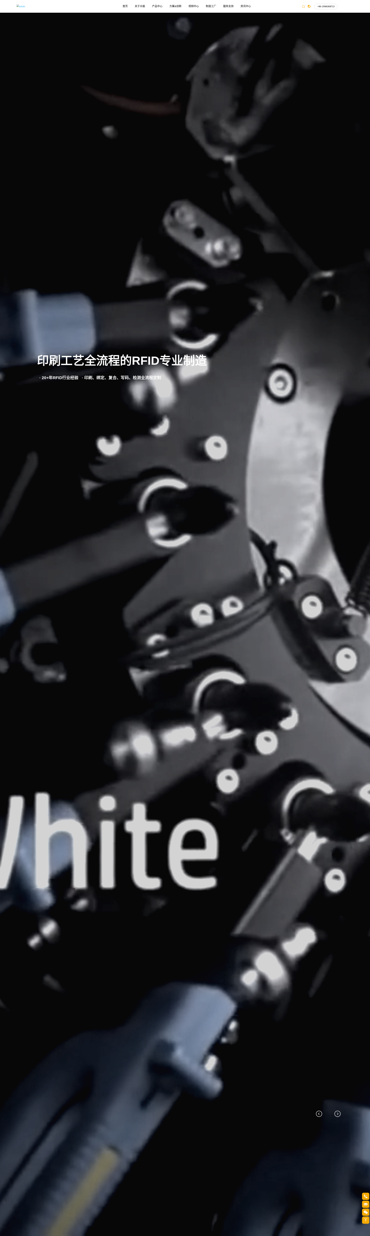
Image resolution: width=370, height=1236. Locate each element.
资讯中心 (245, 6)
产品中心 (157, 6)
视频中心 (193, 6)
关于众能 (140, 6)
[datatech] (43, 6)
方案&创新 (175, 6)
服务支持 (228, 6)
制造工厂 (211, 6)
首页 (125, 6)
